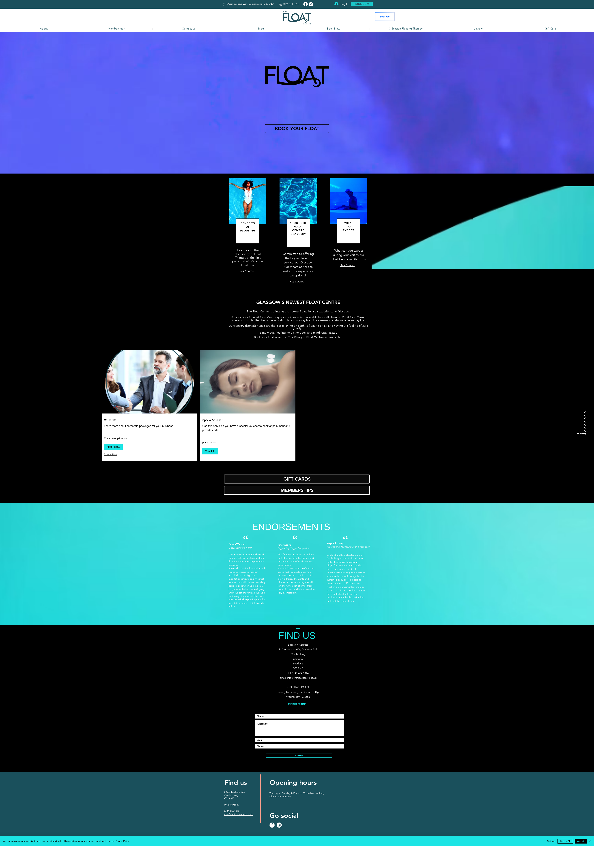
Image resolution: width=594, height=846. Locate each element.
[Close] (590, 841)
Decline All (565, 841)
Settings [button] (551, 841)
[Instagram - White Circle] (311, 4)
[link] (149, 420)
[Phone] (280, 4)
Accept (580, 841)
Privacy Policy (122, 841)
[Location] (223, 4)
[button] (113, 447)
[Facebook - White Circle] (305, 4)
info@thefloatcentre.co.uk (301, 677)
